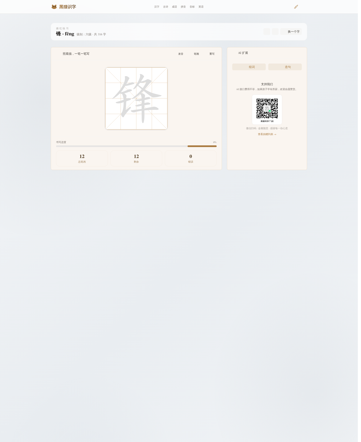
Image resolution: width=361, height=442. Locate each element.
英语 (201, 6)
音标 (192, 6)
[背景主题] (296, 6)
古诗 (165, 6)
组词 (252, 67)
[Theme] (303, 6)
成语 (174, 6)
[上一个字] (266, 31)
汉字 (156, 6)
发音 (180, 53)
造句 (288, 67)
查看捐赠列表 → (267, 134)
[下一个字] (275, 31)
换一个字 (294, 31)
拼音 (183, 6)
